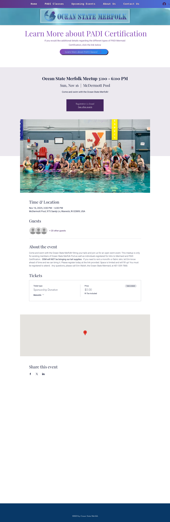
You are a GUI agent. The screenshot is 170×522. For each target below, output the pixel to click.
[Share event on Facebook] (30, 374)
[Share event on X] (37, 374)
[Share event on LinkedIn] (43, 374)
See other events (85, 106)
